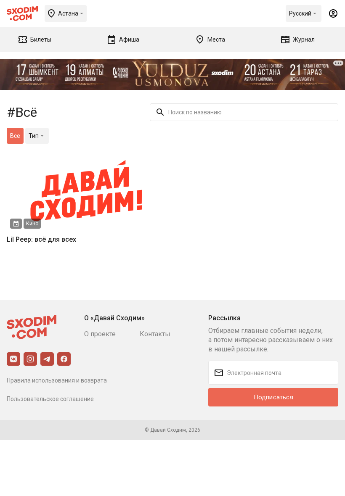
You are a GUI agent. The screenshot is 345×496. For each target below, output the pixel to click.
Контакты (155, 334)
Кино (32, 224)
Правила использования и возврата (57, 380)
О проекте (100, 334)
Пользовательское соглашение (50, 399)
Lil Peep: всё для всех (41, 239)
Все (15, 135)
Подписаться (273, 397)
